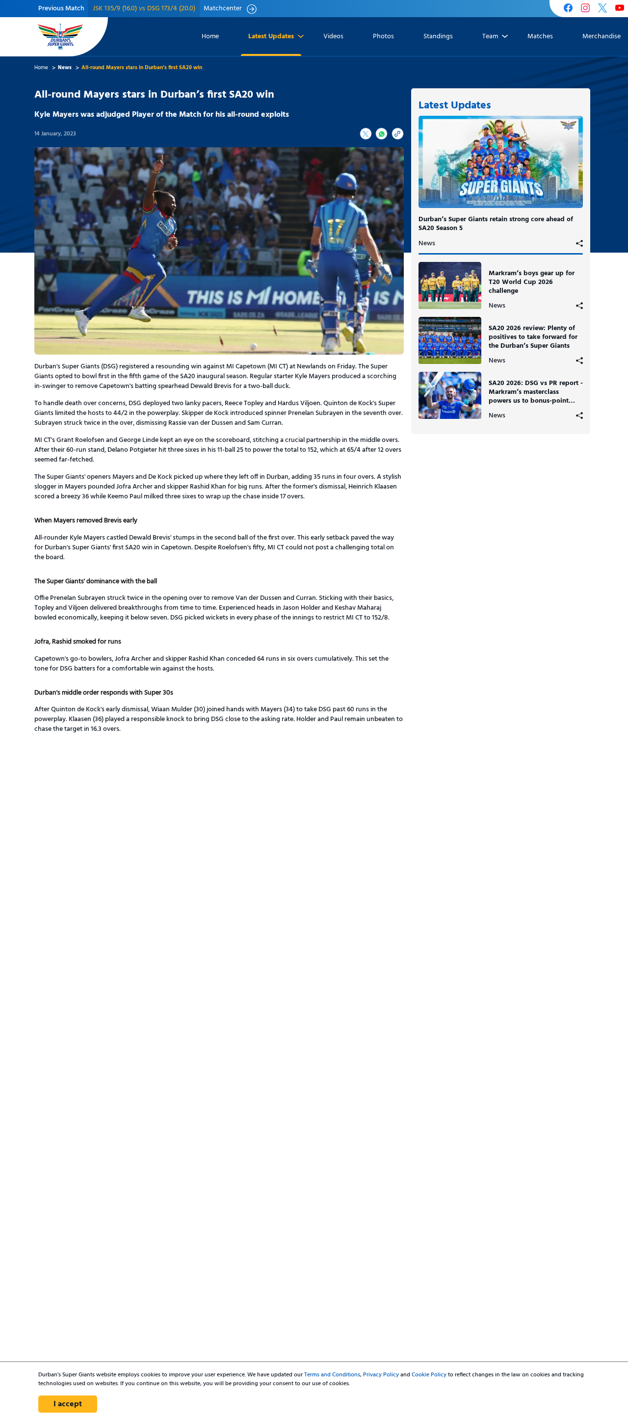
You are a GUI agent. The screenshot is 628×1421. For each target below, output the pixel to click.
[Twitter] (602, 9)
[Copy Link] (398, 134)
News (427, 243)
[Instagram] (585, 9)
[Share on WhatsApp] (381, 134)
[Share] (579, 243)
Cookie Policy (429, 1375)
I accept (67, 1404)
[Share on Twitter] (366, 134)
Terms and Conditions (332, 1375)
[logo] (60, 37)
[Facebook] (568, 9)
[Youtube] (619, 9)
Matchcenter (223, 9)
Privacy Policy (381, 1375)
